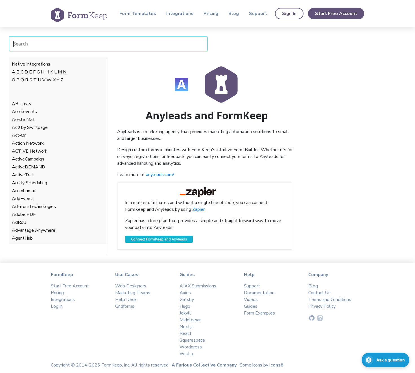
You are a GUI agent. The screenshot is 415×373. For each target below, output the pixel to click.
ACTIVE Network (29, 151)
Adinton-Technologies (34, 206)
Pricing (211, 13)
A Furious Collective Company (205, 365)
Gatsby (187, 299)
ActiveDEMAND (28, 167)
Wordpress (191, 347)
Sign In (289, 13)
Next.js (187, 327)
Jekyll (185, 313)
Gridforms (124, 306)
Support (258, 13)
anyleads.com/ (160, 175)
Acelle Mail (23, 119)
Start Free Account (336, 13)
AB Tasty (21, 104)
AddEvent (22, 199)
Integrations (179, 13)
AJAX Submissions (198, 286)
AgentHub (22, 238)
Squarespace (192, 340)
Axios (185, 293)
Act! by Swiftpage (30, 127)
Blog (233, 13)
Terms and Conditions (329, 299)
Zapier (198, 209)
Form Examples (259, 313)
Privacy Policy (322, 306)
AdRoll (19, 222)
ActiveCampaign (28, 159)
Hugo (185, 306)
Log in (57, 306)
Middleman (191, 320)
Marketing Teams (132, 293)
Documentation (259, 293)
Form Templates (137, 13)
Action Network (28, 143)
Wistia (186, 354)
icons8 (276, 365)
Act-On (19, 135)
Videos (251, 299)
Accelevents (24, 112)
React (185, 333)
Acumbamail (24, 191)
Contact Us (319, 293)
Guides (250, 306)
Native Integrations (31, 64)
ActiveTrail (23, 175)
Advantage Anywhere (33, 230)
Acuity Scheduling (29, 183)
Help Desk (126, 299)
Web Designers (130, 286)
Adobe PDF (24, 214)
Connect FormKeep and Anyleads (159, 239)
